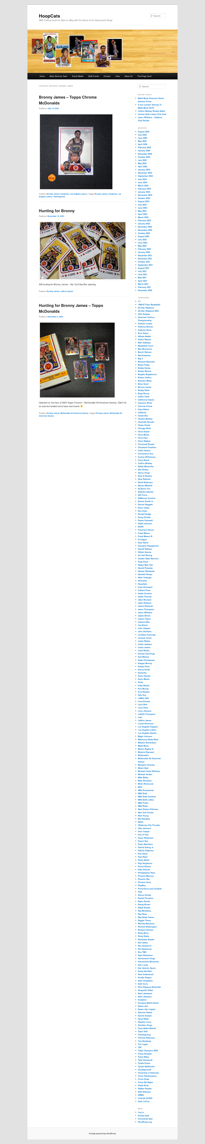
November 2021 (145, 258)
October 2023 (144, 198)
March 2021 (143, 284)
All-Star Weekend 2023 (148, 310)
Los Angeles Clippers (148, 726)
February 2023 (144, 220)
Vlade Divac (143, 1085)
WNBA (141, 1095)
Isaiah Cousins (145, 593)
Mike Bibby (143, 777)
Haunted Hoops (145, 574)
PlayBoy (142, 885)
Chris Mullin (143, 434)
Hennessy (142, 580)
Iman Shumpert (145, 587)
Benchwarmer (144, 355)
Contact (107, 76)
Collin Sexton (144, 450)
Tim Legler (143, 1044)
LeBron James (66, 291)
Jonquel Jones (145, 637)
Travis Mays (143, 1056)
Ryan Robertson (145, 955)
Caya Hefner (143, 409)
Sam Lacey (143, 964)
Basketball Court (145, 345)
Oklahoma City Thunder (149, 825)
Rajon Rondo (144, 901)
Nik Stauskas (144, 818)
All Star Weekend (146, 307)
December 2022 (145, 226)
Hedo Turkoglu (145, 577)
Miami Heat (143, 768)
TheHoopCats (59, 196)
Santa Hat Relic (145, 971)
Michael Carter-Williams (149, 771)
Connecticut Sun (145, 453)
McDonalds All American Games (74, 413)
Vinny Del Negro (145, 1082)
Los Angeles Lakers (78, 193)
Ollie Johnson (144, 828)
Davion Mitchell (145, 485)
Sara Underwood (145, 974)
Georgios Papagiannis (148, 545)
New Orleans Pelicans (148, 809)
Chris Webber (144, 441)
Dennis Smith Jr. (145, 501)
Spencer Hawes (145, 1012)
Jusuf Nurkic (144, 650)
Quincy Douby (144, 895)
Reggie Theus (144, 920)
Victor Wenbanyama (147, 1075)
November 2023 (145, 195)
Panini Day (143, 841)
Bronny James (53, 193)
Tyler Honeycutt (145, 1059)
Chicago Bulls (144, 428)
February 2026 (144, 147)
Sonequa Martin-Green (148, 1002)
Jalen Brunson (144, 599)
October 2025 (144, 157)
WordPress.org (145, 1121)
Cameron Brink (145, 402)
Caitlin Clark (143, 396)
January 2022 (144, 252)
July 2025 (142, 160)
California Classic (146, 399)
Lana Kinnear (144, 701)
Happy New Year (145, 564)
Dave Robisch (144, 479)
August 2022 (143, 236)
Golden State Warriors (148, 558)
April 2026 (142, 144)
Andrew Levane (145, 323)
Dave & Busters (145, 475)
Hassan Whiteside (146, 571)
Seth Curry (143, 983)
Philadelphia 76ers (146, 872)
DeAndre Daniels (145, 491)
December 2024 (145, 172)
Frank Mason (144, 533)
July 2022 (142, 239)
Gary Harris (143, 542)
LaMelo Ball (143, 698)
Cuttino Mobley (145, 463)
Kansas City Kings (146, 653)
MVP (140, 787)
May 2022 (142, 245)
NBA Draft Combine (147, 796)
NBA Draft (142, 793)
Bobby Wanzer (144, 371)
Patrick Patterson (146, 850)
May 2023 (142, 210)
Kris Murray (143, 688)
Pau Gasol (143, 853)
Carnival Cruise (145, 406)
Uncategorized (144, 1069)
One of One (143, 834)
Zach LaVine (143, 1101)
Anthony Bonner (145, 326)
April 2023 (142, 214)
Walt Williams (144, 1091)
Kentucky (142, 672)
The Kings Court (144, 76)
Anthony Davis (144, 329)
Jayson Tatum (144, 618)
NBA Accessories (146, 790)
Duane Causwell (145, 520)
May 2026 (142, 141)
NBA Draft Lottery (146, 799)
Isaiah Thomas (145, 596)
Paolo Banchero (145, 844)
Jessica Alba (144, 621)
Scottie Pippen (145, 977)
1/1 (139, 301)
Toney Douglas (145, 1053)
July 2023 (142, 204)
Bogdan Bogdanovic (147, 374)
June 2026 (142, 137)
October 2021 (144, 261)
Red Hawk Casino (146, 917)
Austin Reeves (144, 339)
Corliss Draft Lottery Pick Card (152, 114)
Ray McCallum (144, 910)
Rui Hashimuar (145, 948)
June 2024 (142, 182)
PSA (140, 891)
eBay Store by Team (58, 76)
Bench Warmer (145, 352)
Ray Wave (142, 914)
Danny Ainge (144, 472)
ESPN (140, 526)
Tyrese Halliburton (146, 1066)
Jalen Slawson (144, 602)
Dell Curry (142, 494)
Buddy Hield (143, 390)
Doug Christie (144, 517)
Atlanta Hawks (144, 336)
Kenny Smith (144, 669)
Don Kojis (142, 510)
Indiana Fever (144, 590)
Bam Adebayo (144, 342)
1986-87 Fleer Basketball (149, 304)
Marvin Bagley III (146, 748)
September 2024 (145, 175)
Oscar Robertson (146, 837)
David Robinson (145, 482)
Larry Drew (143, 707)
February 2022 (144, 248)
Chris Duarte (143, 431)
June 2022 (142, 242)
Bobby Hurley (144, 368)
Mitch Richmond (145, 783)
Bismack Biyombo (146, 361)
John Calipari (144, 628)
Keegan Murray (145, 663)
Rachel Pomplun (145, 898)
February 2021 (144, 287)
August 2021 (143, 268)
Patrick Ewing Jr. (146, 847)
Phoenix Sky (144, 879)
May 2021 (142, 277)
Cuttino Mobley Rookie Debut (151, 111)
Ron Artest (143, 942)
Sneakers (142, 999)
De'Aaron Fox (144, 488)
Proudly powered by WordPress (102, 1133)
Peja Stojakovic (145, 863)
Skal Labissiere (145, 993)
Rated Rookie (144, 907)
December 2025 (145, 153)
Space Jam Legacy (146, 1009)
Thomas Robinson (146, 1037)
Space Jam (143, 1006)
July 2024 (142, 179)
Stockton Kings (145, 1025)
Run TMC (142, 952)
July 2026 (142, 134)
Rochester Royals (146, 939)
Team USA (143, 1031)
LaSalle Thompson (146, 714)
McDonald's (143, 755)
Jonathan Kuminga (146, 634)
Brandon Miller (145, 380)
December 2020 (145, 290)
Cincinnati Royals (146, 444)
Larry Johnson (144, 710)
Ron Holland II (144, 945)
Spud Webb (143, 1018)
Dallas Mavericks (146, 466)
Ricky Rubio (143, 936)
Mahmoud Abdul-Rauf (148, 739)
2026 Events (93, 76)
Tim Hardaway (144, 1041)
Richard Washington (147, 926)
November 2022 (145, 230)
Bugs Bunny (143, 393)
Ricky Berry (143, 933)
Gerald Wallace (145, 548)
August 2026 (143, 131)
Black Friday (143, 364)
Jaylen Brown (144, 615)
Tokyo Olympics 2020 (148, 1050)
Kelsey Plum (144, 666)
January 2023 (144, 223)
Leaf (140, 717)
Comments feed (145, 1118)
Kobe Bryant (143, 685)
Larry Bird (142, 704)
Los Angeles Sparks (147, 733)
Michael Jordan (145, 774)
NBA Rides (143, 806)
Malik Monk (143, 745)
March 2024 (143, 185)
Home (42, 76)
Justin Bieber (144, 641)
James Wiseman (145, 606)
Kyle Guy (142, 694)
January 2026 (144, 150)
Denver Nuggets (145, 504)
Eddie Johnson (145, 523)
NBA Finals (143, 802)
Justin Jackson (145, 644)
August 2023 (143, 201)
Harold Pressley (145, 568)
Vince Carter (143, 1079)
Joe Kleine (143, 625)
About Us (129, 76)
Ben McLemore (145, 348)
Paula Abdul (143, 859)
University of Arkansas (148, 1072)
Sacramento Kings (146, 958)
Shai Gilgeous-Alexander (149, 986)
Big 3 (140, 358)
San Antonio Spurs (147, 968)
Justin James (144, 647)
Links (117, 76)
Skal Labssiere (145, 996)
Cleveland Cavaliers (147, 447)
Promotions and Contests (150, 888)
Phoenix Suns (144, 882)
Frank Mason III (145, 536)
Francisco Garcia (146, 529)
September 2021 (145, 264)
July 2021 (142, 271)
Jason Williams (145, 612)
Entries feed (143, 1115)
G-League (142, 539)
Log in (141, 1112)
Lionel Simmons (145, 723)
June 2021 (142, 274)
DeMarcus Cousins (146, 498)
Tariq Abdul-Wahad (147, 1028)
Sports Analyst (145, 1015)
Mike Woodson (145, 780)
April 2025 (142, 166)
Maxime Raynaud (146, 752)
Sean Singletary (145, 980)
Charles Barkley (145, 418)
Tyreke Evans (144, 1063)
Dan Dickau (143, 469)
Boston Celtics (144, 377)
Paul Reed (142, 856)
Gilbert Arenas (144, 552)
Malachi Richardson (147, 742)
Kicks (140, 682)
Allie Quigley (144, 314)
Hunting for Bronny (57, 210)
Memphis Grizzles (146, 764)
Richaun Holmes (145, 929)
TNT (140, 1047)
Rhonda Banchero (146, 923)
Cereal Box (143, 415)
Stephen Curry (144, 1021)
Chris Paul (143, 437)
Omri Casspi (143, 831)
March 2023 (143, 217)
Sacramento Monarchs (148, 961)
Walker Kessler (145, 1088)
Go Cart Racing (145, 555)
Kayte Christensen (146, 660)
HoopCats (49, 15)
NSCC (140, 821)
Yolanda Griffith (145, 1098)
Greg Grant (143, 561)
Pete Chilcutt (144, 869)
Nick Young (143, 815)
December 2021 (145, 255)
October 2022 (144, 233)
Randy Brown (144, 904)
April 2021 (142, 280)
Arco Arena (143, 333)
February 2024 (144, 188)
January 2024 (144, 191)
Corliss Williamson (147, 456)
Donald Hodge (144, 514)
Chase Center (144, 425)
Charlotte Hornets (146, 421)
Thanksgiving (144, 1034)
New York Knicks (146, 812)
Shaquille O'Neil (145, 990)
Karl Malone (143, 656)
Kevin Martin (144, 679)
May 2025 (142, 163)
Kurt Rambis (143, 691)
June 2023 (142, 207)
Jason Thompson (146, 609)
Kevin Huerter (144, 675)
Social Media (77, 76)
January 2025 (144, 169)
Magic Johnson (145, 736)
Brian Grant (143, 383)
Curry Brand (143, 460)
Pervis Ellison (144, 866)
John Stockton (144, 631)
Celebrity (142, 412)
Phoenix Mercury (146, 875)
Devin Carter (143, 507)
